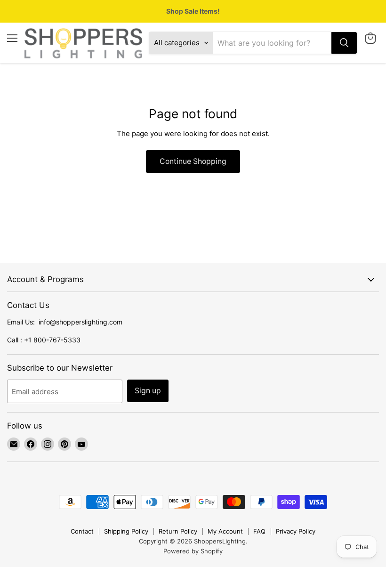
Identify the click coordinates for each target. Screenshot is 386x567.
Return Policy (178, 531)
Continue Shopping (193, 161)
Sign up (148, 390)
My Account (225, 531)
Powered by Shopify (193, 551)
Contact (82, 531)
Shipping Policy (126, 531)
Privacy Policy (295, 531)
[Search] (344, 43)
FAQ (259, 531)
